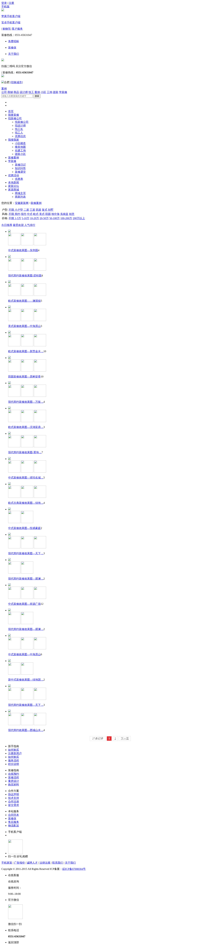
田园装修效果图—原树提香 (24, 376)
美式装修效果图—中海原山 (24, 326)
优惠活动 (13, 175)
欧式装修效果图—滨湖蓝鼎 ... (25, 427)
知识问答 (20, 168)
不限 (12, 209)
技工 (31, 92)
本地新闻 (13, 182)
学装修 (63, 92)
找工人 (19, 132)
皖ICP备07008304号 (74, 869)
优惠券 (19, 178)
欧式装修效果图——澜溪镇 (24, 300)
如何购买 (13, 749)
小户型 (19, 209)
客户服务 (17, 28)
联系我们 (57, 862)
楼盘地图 (20, 146)
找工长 (19, 129)
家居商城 (13, 189)
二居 (26, 209)
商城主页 (20, 193)
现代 (23, 214)
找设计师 (20, 125)
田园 (48, 214)
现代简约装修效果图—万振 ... (25, 401)
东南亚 (64, 214)
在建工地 (20, 150)
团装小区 (20, 154)
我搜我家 (13, 139)
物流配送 (13, 825)
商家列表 (20, 196)
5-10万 (25, 218)
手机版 (5, 6)
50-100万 (54, 218)
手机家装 (6, 862)
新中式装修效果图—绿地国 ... (25, 679)
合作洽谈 (13, 801)
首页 (11, 111)
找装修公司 (15, 118)
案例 (4, 88)
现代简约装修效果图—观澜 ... (25, 578)
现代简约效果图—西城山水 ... (25, 730)
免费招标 (13, 41)
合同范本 (13, 814)
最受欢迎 (18, 225)
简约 (17, 214)
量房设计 (13, 781)
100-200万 (66, 218)
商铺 (10, 92)
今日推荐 (6, 225)
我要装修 (13, 114)
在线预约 (13, 773)
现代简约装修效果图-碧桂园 (25, 275)
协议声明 (13, 794)
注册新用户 (15, 753)
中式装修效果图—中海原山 (24, 654)
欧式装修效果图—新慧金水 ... (25, 351)
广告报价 (19, 862)
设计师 (24, 92)
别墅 (50, 209)
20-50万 (44, 218)
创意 (71, 214)
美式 (42, 214)
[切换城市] (16, 82)
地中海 (55, 214)
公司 (4, 92)
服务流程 (13, 760)
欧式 (35, 214)
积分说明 (13, 764)
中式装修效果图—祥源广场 (24, 603)
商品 (16, 92)
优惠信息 (20, 136)
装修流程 (13, 777)
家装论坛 (13, 186)
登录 (4, 3)
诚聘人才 (32, 862)
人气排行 (29, 225)
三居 (32, 209)
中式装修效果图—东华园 (23, 250)
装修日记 (20, 164)
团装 (55, 92)
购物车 (7, 28)
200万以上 (79, 218)
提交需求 (13, 805)
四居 (38, 209)
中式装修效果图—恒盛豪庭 (24, 528)
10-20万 (34, 218)
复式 (44, 209)
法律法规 (45, 862)
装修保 (12, 47)
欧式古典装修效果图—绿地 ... (25, 502)
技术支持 (13, 797)
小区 (43, 92)
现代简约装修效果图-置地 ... (25, 452)
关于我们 (13, 53)
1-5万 (18, 218)
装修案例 (13, 157)
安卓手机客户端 (10, 22)
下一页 (125, 738)
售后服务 (13, 822)
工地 (49, 92)
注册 (11, 3)
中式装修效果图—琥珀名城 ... (25, 477)
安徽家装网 (21, 203)
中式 (29, 214)
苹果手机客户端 (10, 16)
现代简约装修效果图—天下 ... (25, 553)
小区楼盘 (20, 143)
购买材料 (13, 784)
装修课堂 (20, 171)
